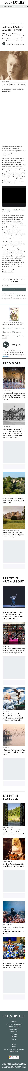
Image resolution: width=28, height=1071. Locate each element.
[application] (14, 194)
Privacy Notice (18, 295)
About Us (14, 1021)
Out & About (20, 23)
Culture (11, 23)
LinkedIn (14, 1044)
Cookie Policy (14, 1031)
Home (4, 23)
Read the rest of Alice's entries (12, 332)
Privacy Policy (14, 1029)
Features (21, 44)
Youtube (14, 1039)
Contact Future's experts (14, 1024)
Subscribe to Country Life (10, 6)
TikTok (14, 1046)
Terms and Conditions (14, 1026)
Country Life (10, 43)
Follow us (14, 84)
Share (6, 84)
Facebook (14, 1036)
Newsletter (22, 84)
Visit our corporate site (17, 1065)
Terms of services (17, 293)
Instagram (14, 1034)
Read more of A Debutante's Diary (13, 328)
